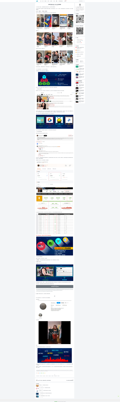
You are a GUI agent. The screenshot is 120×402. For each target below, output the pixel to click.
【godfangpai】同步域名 (79, 40)
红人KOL (57, 5)
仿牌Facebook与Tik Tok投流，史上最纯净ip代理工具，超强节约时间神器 (43, 380)
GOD (51, 5)
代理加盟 (65, 0)
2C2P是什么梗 (78, 41)
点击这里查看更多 (77, 10)
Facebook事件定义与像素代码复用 (69, 380)
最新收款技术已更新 (79, 42)
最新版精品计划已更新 (79, 39)
